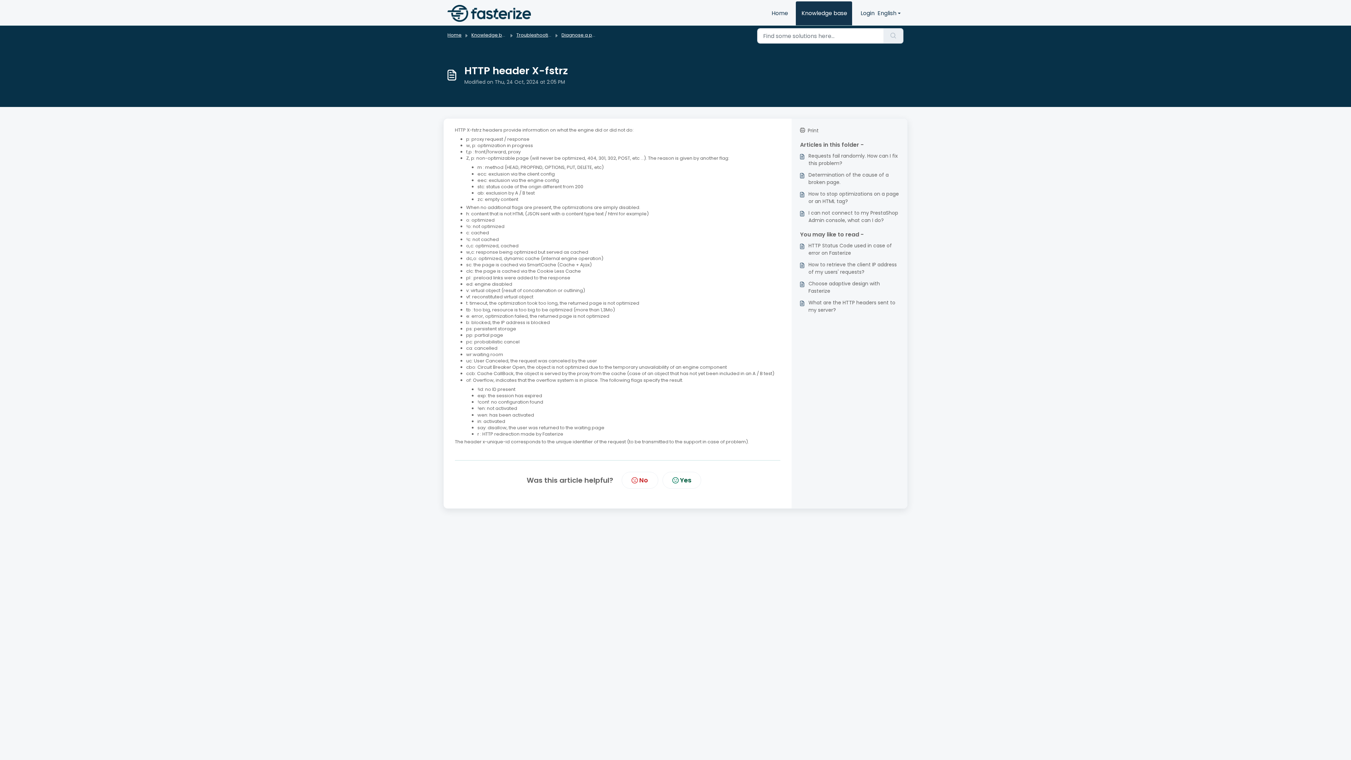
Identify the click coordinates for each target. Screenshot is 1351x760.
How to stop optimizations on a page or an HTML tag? (853, 197)
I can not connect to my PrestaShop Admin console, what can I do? (853, 216)
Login (868, 13)
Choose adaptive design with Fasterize (844, 287)
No (643, 480)
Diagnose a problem (585, 35)
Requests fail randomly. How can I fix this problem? (853, 159)
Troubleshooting (535, 35)
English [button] (886, 13)
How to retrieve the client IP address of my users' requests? (852, 268)
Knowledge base (824, 13)
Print (813, 130)
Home (780, 13)
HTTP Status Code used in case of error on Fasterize (850, 249)
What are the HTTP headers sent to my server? (851, 306)
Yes (685, 480)
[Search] (893, 36)
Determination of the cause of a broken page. (848, 178)
